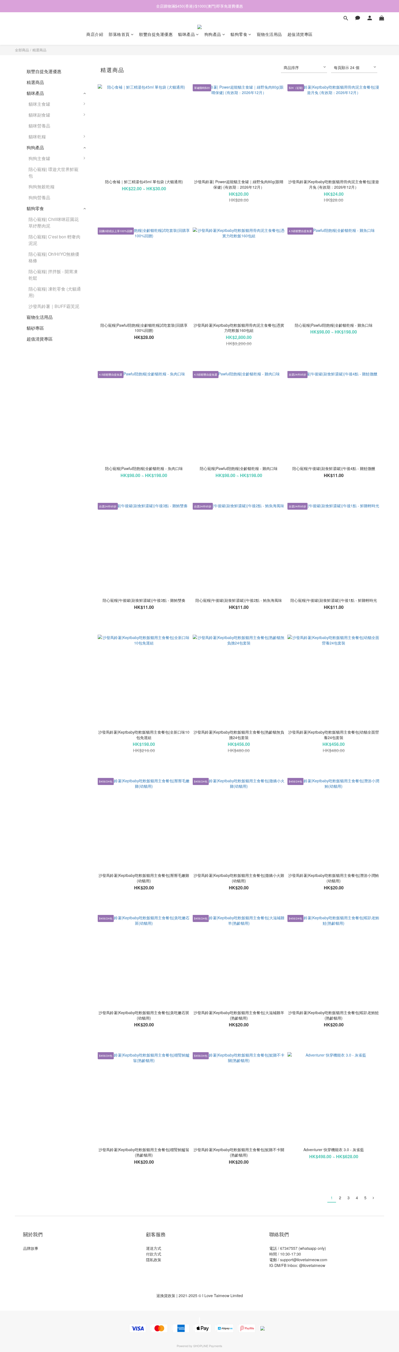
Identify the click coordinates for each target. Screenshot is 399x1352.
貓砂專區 (35, 328)
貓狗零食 (238, 34)
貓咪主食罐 (39, 104)
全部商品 (22, 49)
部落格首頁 (119, 34)
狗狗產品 (212, 34)
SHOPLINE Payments (207, 1346)
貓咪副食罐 (39, 115)
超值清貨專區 (300, 34)
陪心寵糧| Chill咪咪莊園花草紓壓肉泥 (53, 222)
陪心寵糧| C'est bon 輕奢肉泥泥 (54, 239)
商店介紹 (94, 34)
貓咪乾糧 (37, 136)
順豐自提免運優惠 (156, 34)
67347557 (288, 1248)
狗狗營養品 (39, 197)
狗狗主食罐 (39, 158)
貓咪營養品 (39, 126)
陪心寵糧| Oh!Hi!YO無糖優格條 (53, 257)
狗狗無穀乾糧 (41, 186)
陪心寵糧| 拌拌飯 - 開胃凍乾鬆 (53, 274)
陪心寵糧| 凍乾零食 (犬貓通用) (54, 292)
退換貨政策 (165, 1295)
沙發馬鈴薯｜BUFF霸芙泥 (53, 306)
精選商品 (39, 49)
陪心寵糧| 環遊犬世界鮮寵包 (53, 172)
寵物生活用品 (269, 34)
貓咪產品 (186, 34)
